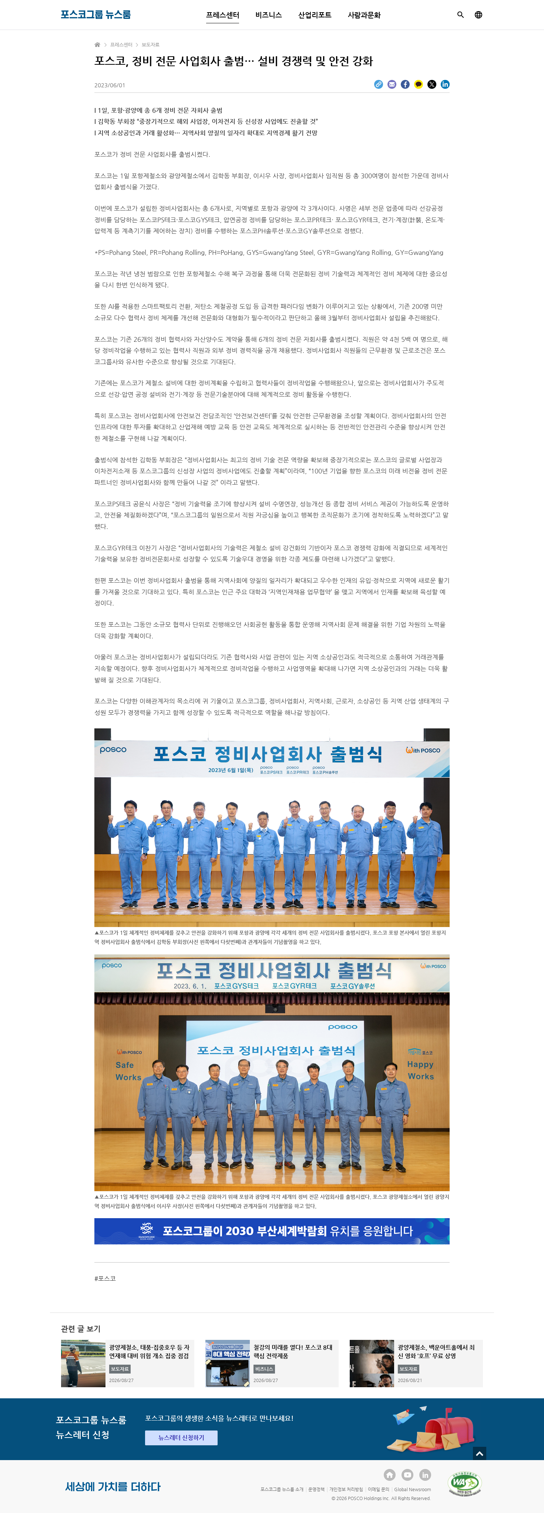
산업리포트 (315, 15)
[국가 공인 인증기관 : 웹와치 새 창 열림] (465, 1483)
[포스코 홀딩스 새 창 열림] (390, 1475)
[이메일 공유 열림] (391, 84)
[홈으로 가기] (97, 44)
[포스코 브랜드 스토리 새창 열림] (113, 1492)
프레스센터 (222, 15)
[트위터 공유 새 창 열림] (431, 84)
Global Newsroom (412, 1489)
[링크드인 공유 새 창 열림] (445, 84)
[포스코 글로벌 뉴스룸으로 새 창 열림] (478, 14)
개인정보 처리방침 (346, 1489)
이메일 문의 (378, 1489)
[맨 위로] (479, 1453)
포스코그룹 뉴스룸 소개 (282, 1489)
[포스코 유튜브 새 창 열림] (407, 1475)
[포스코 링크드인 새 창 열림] (425, 1475)
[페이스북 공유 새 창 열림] (405, 84)
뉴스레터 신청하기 (181, 1437)
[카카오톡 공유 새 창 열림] (418, 84)
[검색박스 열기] (460, 14)
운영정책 (316, 1489)
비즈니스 (268, 15)
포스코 (107, 1278)
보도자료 (150, 44)
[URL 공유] (378, 84)
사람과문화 (364, 15)
